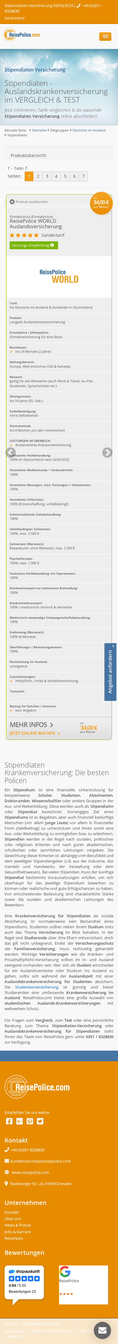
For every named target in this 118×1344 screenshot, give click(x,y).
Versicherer (15, 18)
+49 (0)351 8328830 (27, 1150)
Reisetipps (14, 1238)
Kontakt (12, 1212)
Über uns (13, 1218)
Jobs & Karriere (18, 1231)
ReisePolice (69, 1280)
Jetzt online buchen (33, 733)
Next (104, 450)
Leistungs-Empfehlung (33, 245)
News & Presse (18, 1225)
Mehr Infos (29, 724)
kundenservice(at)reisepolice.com (41, 1161)
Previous (8, 450)
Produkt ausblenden (31, 201)
